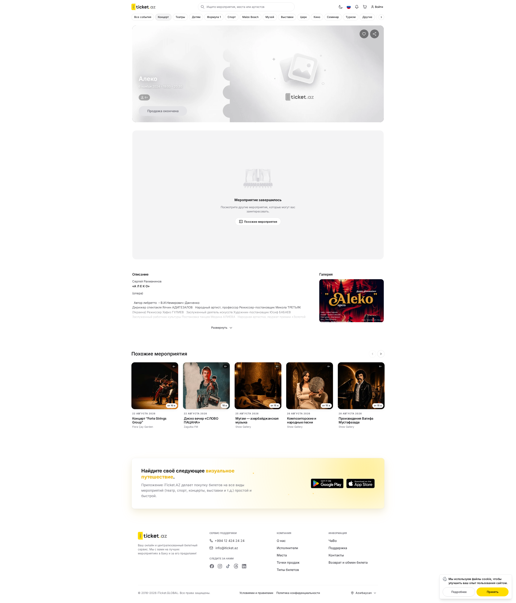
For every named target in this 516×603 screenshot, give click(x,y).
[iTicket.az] (168, 535)
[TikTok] (228, 566)
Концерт (163, 17)
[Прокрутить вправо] (381, 17)
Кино (317, 17)
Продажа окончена (163, 111)
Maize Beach (250, 17)
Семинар (333, 17)
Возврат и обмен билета (348, 562)
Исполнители (287, 548)
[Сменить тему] (340, 6)
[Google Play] (327, 483)
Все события (142, 17)
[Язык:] (348, 6)
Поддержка (338, 548)
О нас (281, 541)
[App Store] (360, 483)
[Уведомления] (356, 6)
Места (282, 555)
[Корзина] (364, 6)
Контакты (336, 555)
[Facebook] (211, 566)
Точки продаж (288, 562)
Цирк (303, 17)
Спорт (232, 17)
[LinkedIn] (244, 566)
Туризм (351, 17)
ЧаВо (333, 541)
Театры (180, 17)
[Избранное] (364, 33)
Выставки (287, 17)
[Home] (143, 7)
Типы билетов (288, 570)
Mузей (269, 17)
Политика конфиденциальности (298, 593)
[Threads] (236, 566)
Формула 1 (214, 17)
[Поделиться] (374, 33)
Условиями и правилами (256, 593)
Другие (367, 17)
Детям (196, 17)
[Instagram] (219, 566)
